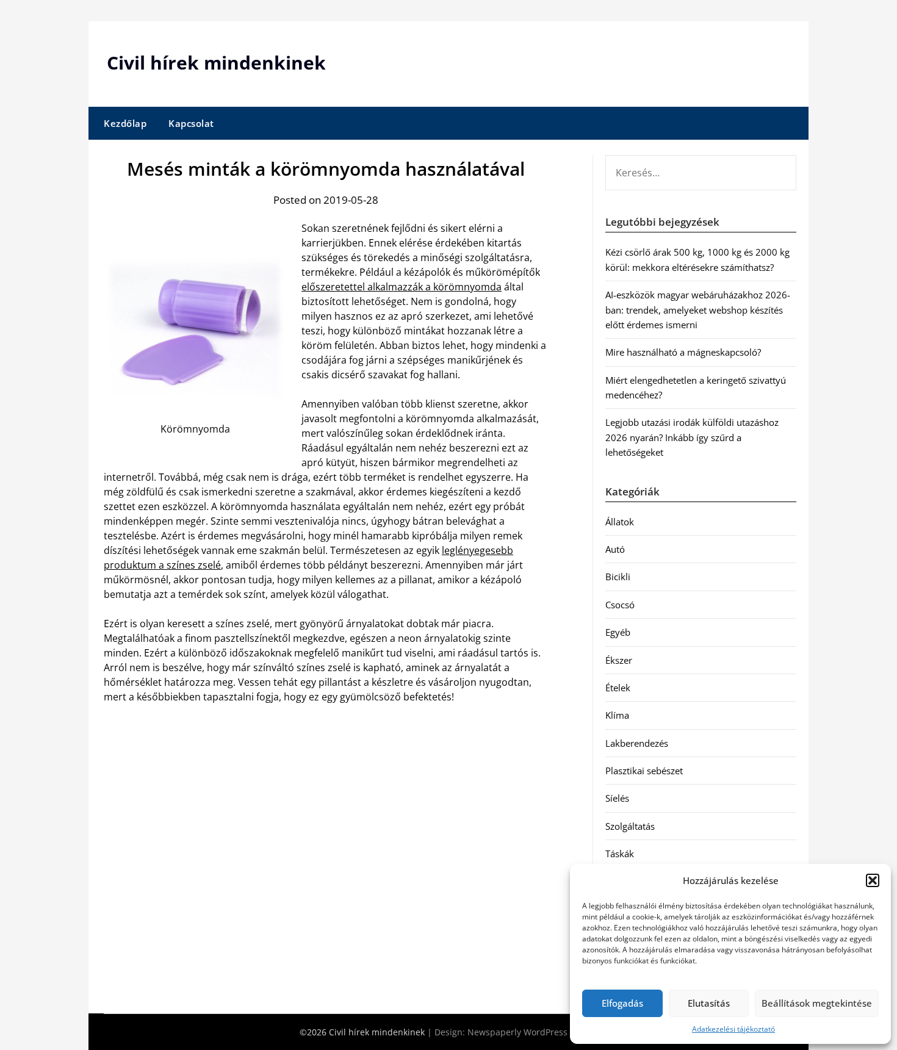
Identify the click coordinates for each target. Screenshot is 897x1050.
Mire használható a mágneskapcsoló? (683, 352)
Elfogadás (622, 1003)
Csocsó (620, 605)
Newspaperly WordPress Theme (532, 1032)
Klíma (617, 715)
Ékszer (618, 660)
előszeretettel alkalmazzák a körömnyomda (401, 286)
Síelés (617, 798)
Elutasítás (709, 1003)
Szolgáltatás (630, 826)
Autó (615, 549)
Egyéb (617, 632)
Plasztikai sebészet (644, 770)
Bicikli (617, 576)
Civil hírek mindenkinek (216, 62)
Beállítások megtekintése (817, 1003)
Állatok (619, 522)
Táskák (619, 853)
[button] (872, 880)
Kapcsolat (191, 123)
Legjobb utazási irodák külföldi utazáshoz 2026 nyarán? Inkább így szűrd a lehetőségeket (692, 437)
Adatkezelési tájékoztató (733, 1029)
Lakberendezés (636, 743)
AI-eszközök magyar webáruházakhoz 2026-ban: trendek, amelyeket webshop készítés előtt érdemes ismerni (697, 310)
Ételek (617, 687)
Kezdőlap (125, 123)
